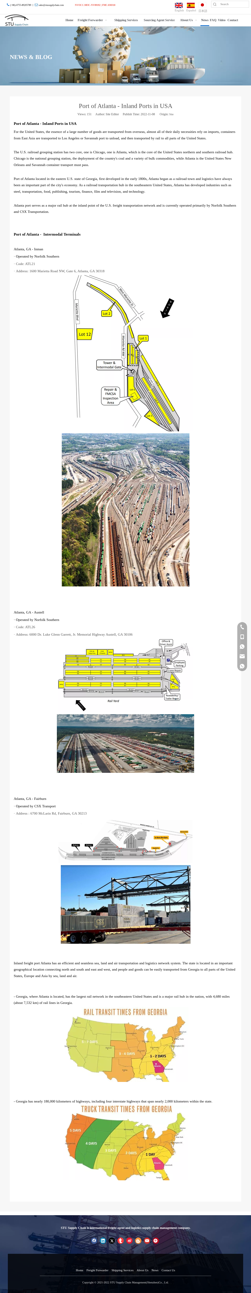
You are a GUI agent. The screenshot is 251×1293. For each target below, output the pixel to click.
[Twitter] (112, 1241)
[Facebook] (94, 1241)
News (155, 1270)
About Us (142, 1270)
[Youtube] (147, 1241)
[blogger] (138, 1241)
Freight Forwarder (97, 1270)
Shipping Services (123, 1270)
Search (214, 4)
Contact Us (168, 1270)
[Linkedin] (103, 1241)
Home (79, 1270)
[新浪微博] (129, 1241)
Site (171, 114)
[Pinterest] (156, 1241)
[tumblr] (120, 1241)
